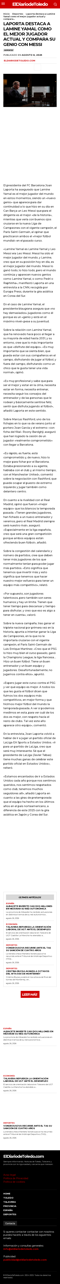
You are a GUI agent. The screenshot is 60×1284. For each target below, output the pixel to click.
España (10, 903)
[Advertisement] (30, 148)
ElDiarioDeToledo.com (19, 60)
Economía (11, 924)
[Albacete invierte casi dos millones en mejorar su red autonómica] (30, 1012)
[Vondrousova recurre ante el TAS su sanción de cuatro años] (30, 1107)
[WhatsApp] (22, 67)
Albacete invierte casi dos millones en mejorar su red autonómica (29, 907)
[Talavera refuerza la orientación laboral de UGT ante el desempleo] (30, 1059)
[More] (37, 67)
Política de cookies (14, 1181)
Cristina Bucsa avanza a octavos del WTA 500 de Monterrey (27, 972)
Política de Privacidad (15, 1178)
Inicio (6, 14)
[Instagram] (9, 1169)
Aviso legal (9, 1174)
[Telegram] (29, 67)
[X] (14, 67)
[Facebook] (6, 67)
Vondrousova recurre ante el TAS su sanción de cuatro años (28, 949)
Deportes (17, 14)
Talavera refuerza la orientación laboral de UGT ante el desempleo (28, 928)
